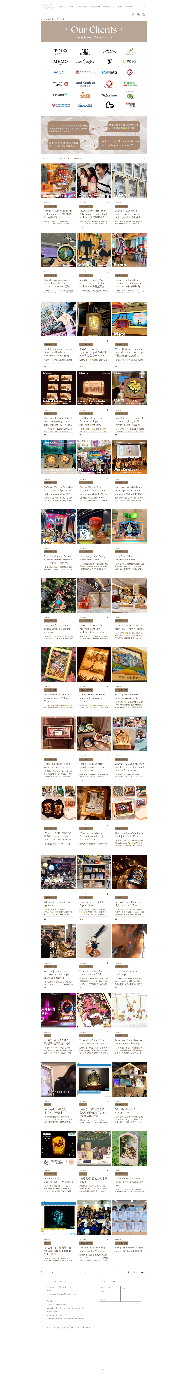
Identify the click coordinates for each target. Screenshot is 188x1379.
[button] (141, 6)
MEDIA (77, 158)
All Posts (45, 158)
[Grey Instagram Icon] (138, 15)
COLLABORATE (62, 158)
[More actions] (72, 202)
